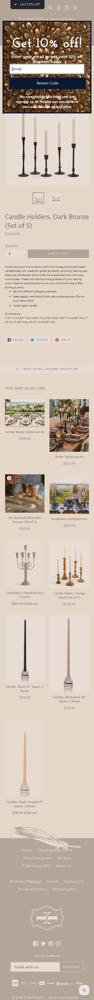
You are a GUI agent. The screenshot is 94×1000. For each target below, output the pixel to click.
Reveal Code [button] (47, 83)
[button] (85, 27)
